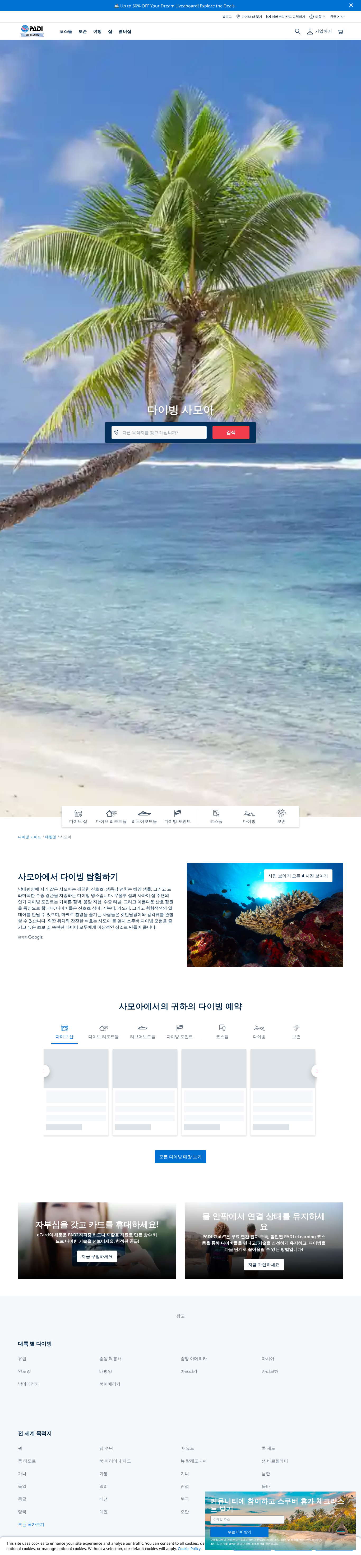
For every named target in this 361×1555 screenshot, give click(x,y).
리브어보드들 (142, 1036)
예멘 (103, 1512)
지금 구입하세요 (97, 1256)
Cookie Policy (189, 1548)
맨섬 (185, 1486)
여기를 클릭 (227, 1543)
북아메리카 (110, 1384)
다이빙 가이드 (29, 836)
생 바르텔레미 (275, 1461)
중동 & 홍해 (110, 1358)
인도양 (24, 1371)
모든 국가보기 (31, 1524)
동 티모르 (27, 1461)
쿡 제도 (268, 1448)
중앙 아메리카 (194, 1358)
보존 (82, 31)
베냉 (103, 1499)
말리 (103, 1486)
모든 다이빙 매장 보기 (180, 1157)
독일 (22, 1486)
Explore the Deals (217, 6)
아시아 (268, 1358)
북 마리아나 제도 (115, 1461)
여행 (97, 31)
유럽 (22, 1358)
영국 (22, 1512)
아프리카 (189, 1371)
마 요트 (187, 1448)
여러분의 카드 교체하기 (288, 16)
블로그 (227, 16)
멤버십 (125, 31)
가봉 (103, 1473)
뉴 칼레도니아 (194, 1461)
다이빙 (259, 1036)
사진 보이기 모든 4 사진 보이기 (298, 876)
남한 (266, 1473)
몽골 (22, 1499)
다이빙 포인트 (179, 1036)
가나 (22, 1473)
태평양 (50, 836)
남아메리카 (28, 1384)
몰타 (266, 1486)
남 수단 (106, 1448)
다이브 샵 (64, 1036)
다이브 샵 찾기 (252, 16)
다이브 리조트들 (103, 1036)
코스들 (65, 31)
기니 (185, 1473)
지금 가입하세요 (264, 1264)
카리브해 (270, 1371)
